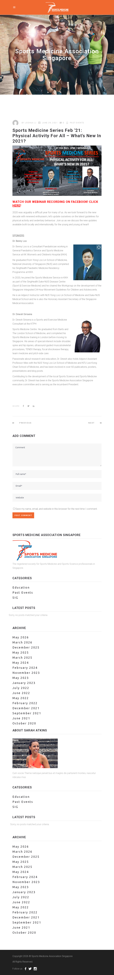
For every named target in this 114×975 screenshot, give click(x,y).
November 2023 (26, 672)
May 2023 (20, 677)
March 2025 (22, 657)
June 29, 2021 (50, 123)
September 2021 (26, 713)
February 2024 (25, 667)
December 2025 (25, 647)
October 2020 (24, 723)
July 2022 (20, 688)
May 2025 (20, 652)
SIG (15, 597)
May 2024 (20, 662)
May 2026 (20, 637)
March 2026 (22, 642)
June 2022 (21, 693)
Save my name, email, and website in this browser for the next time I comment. (56, 508)
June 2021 (21, 718)
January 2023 (23, 683)
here (16, 205)
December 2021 (25, 708)
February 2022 (25, 703)
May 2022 (20, 698)
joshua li (30, 123)
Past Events (77, 123)
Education (21, 587)
